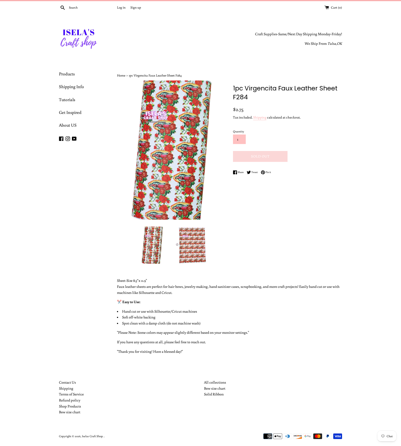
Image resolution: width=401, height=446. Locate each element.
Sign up (135, 7)
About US (68, 125)
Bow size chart (69, 412)
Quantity (238, 131)
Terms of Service (71, 394)
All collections (215, 382)
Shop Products (70, 406)
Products (67, 74)
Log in (121, 7)
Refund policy (69, 400)
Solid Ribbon (214, 394)
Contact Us (67, 382)
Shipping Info (71, 86)
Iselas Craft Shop (92, 436)
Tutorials (67, 99)
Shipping (259, 117)
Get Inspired (70, 112)
